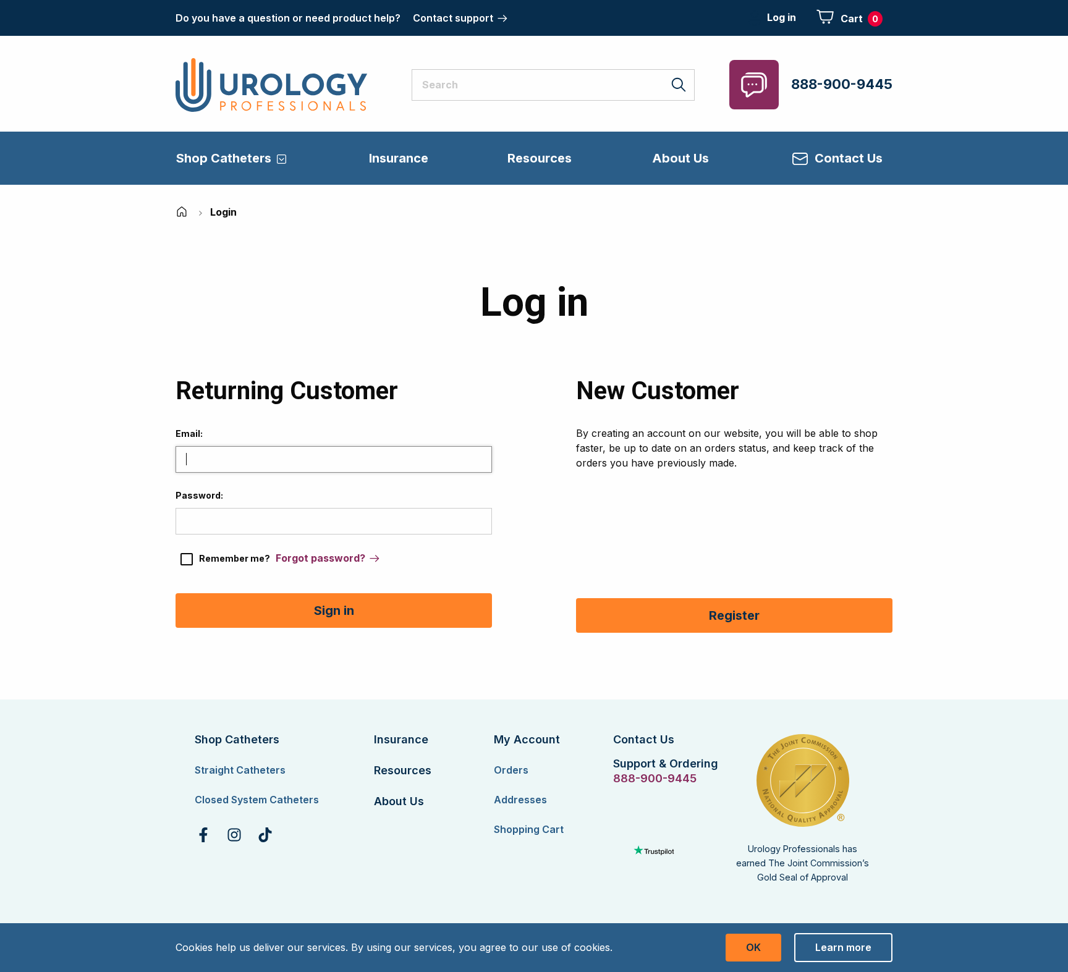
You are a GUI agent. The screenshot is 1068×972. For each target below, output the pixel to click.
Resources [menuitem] (539, 158)
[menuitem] (203, 834)
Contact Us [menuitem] (849, 158)
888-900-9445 (841, 84)
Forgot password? (320, 558)
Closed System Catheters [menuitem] (257, 799)
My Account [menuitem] (527, 739)
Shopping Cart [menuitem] (529, 829)
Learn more (843, 947)
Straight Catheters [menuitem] (240, 770)
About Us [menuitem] (680, 158)
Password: (199, 495)
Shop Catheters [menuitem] (223, 158)
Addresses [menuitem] (520, 799)
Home (183, 212)
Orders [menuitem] (511, 770)
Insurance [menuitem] (398, 158)
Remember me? (234, 558)
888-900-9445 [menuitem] (653, 778)
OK (753, 947)
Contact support (453, 18)
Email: (189, 433)
